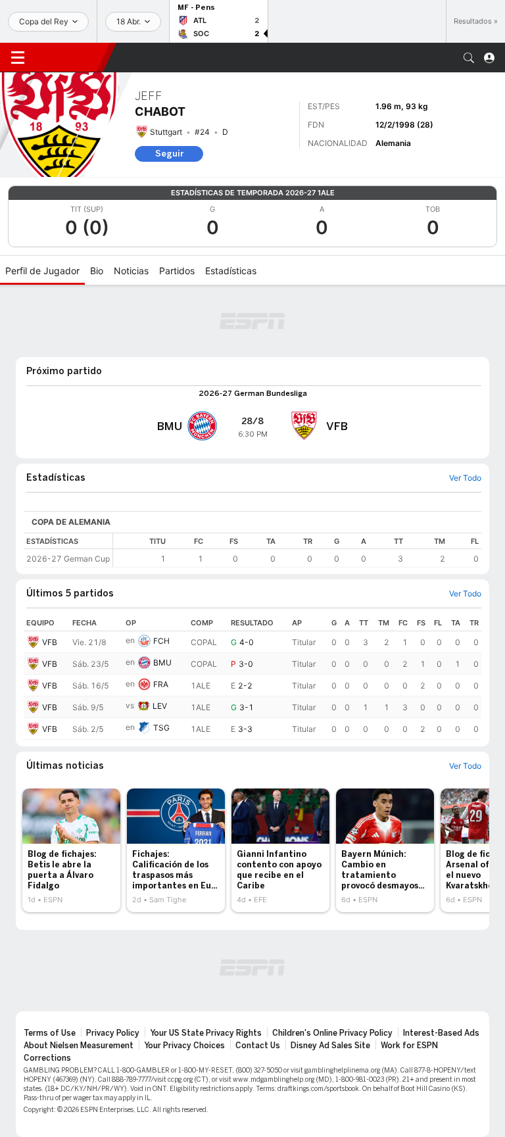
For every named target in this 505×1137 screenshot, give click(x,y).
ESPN (69, 57)
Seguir (169, 153)
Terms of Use (50, 1033)
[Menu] (18, 57)
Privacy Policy (112, 1033)
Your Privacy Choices (184, 1045)
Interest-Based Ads (441, 1033)
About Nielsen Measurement (78, 1045)
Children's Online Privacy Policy (332, 1033)
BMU (162, 662)
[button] (469, 58)
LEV (160, 706)
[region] (297, 550)
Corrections (47, 1058)
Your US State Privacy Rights (206, 1033)
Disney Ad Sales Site (330, 1045)
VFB (49, 642)
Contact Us (257, 1045)
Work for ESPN (409, 1045)
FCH (161, 641)
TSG (161, 728)
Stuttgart (166, 132)
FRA (160, 684)
